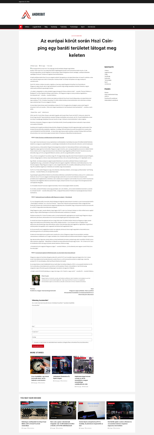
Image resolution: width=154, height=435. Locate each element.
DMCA (107, 96)
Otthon (27, 27)
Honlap (34, 337)
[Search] (134, 26)
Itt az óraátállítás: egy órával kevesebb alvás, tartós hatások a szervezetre (40, 378)
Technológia (74, 27)
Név (33, 326)
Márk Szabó (35, 65)
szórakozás (91, 27)
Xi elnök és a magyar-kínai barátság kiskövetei (43, 289)
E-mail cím (35, 331)
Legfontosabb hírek (76, 35)
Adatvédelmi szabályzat (111, 100)
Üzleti (81, 403)
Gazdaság (54, 27)
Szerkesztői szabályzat (111, 98)
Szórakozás (25, 403)
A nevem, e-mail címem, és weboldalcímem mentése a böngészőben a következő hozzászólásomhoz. (61, 342)
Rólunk (106, 92)
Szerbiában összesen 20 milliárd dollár (76, 142)
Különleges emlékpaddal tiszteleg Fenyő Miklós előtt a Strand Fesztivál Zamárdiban (34, 423)
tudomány (63, 27)
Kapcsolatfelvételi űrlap (111, 94)
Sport (82, 27)
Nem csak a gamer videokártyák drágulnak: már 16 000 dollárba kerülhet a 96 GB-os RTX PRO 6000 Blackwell (62, 423)
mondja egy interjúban (42, 119)
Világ (46, 27)
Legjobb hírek (37, 27)
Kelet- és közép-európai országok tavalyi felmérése (47, 161)
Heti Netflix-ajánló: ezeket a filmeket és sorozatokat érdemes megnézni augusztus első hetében (120, 423)
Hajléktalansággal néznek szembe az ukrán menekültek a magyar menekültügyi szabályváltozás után (82, 380)
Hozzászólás (36, 305)
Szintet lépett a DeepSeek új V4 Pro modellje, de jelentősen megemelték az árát (91, 423)
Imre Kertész (42, 382)
